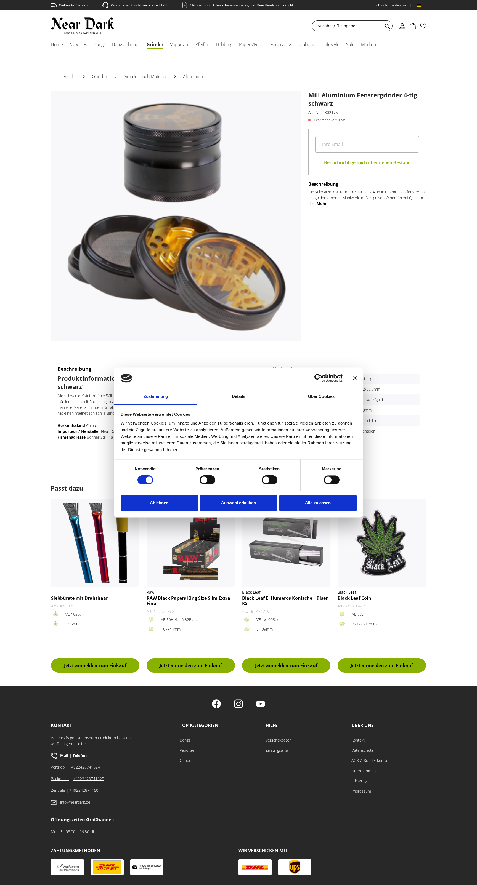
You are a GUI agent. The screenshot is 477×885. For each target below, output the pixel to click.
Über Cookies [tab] (321, 396)
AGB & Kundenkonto (369, 760)
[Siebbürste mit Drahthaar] (95, 543)
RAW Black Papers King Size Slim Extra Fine (188, 601)
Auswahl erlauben (238, 502)
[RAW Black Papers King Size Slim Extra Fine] (190, 543)
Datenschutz (362, 750)
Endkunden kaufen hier (390, 5)
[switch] (207, 480)
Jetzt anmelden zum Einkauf (95, 665)
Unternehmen (363, 770)
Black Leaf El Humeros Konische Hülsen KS (285, 601)
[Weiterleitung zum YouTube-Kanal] (260, 704)
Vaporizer (188, 750)
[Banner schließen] (355, 378)
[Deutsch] (419, 5)
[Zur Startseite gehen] (83, 25)
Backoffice (60, 778)
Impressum (361, 791)
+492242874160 (84, 790)
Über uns (362, 725)
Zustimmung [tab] (156, 396)
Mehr (322, 203)
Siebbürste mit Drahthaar (79, 598)
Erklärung (359, 780)
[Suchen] (386, 26)
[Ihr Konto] (402, 26)
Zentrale (58, 790)
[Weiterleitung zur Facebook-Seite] (216, 704)
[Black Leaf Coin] (382, 543)
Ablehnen (159, 502)
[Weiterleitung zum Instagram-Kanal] (238, 704)
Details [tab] (238, 396)
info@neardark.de (75, 802)
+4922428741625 (88, 778)
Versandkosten (279, 740)
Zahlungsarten (278, 750)
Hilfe (272, 725)
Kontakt (358, 740)
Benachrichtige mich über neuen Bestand (367, 162)
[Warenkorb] (413, 26)
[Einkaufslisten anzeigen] (423, 26)
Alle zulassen (318, 502)
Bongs (185, 740)
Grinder (186, 760)
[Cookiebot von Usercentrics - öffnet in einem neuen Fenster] (318, 378)
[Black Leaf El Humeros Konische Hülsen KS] (286, 543)
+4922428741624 (84, 767)
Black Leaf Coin (354, 598)
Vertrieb (58, 767)
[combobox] (348, 26)
